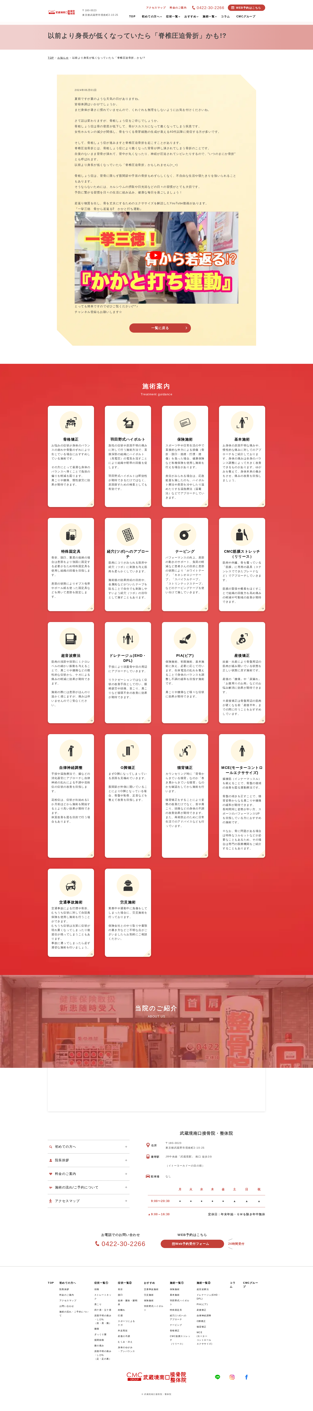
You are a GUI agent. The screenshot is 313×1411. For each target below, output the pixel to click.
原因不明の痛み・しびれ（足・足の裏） (103, 1355)
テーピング (176, 1325)
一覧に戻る (160, 328)
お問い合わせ (66, 1306)
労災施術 (149, 1295)
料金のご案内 (65, 1174)
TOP (51, 1282)
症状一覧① (101, 1282)
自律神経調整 (204, 1315)
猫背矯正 (201, 1327)
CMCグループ (250, 1284)
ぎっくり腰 (100, 1334)
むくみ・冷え (125, 1342)
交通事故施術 (151, 1289)
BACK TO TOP (308, 1406)
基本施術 (175, 1295)
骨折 (120, 1289)
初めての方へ (65, 1146)
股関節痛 (99, 1340)
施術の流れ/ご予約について (77, 1187)
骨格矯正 (175, 1330)
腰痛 (96, 1329)
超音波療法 (203, 1289)
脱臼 (120, 1295)
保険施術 (149, 1300)
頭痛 (96, 1289)
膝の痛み (99, 1345)
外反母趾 (123, 1330)
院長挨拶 (62, 1160)
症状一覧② (125, 1282)
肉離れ (121, 1310)
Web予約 (192, 1243)
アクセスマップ (67, 1201)
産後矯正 (201, 1310)
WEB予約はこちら (248, 7)
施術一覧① (177, 1282)
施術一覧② (204, 1282)
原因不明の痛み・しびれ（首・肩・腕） (103, 1319)
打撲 (120, 1315)
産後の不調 (124, 1336)
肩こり (98, 1304)
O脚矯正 (201, 1321)
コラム (232, 1284)
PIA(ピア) (202, 1304)
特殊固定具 (176, 1310)
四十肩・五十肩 (103, 1310)
